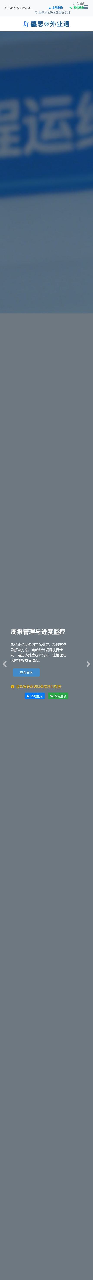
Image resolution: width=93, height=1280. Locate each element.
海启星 (9, 8)
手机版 (79, 4)
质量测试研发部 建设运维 (54, 12)
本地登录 (36, 696)
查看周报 (26, 672)
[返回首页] (26, 24)
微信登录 (59, 696)
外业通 (60, 24)
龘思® (40, 24)
